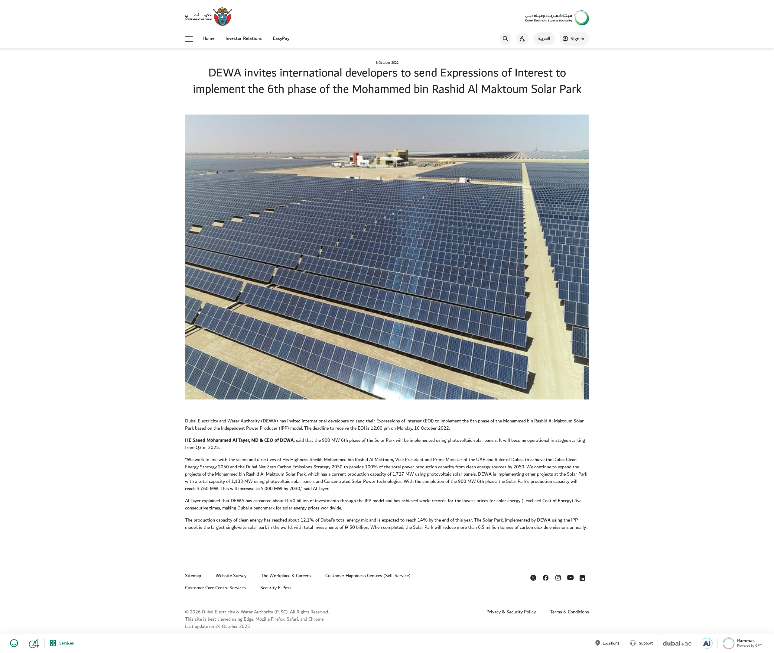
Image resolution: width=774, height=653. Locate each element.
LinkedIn (583, 576)
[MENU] (189, 38)
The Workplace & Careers (286, 576)
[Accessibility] (522, 39)
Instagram (559, 576)
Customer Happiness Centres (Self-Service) (368, 576)
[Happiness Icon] (13, 643)
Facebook (546, 576)
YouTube (571, 576)
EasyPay (281, 38)
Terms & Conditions (569, 612)
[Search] (505, 39)
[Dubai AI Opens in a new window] (705, 643)
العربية (544, 38)
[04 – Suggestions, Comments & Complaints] (32, 643)
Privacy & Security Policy (511, 612)
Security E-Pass (275, 588)
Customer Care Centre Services (215, 588)
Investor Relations (244, 38)
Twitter (534, 579)
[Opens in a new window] (208, 17)
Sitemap (193, 576)
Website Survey (231, 576)
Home (209, 38)
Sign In (577, 39)
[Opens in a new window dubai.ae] (675, 643)
